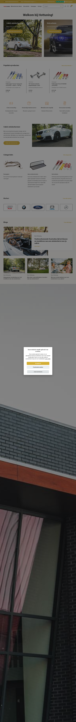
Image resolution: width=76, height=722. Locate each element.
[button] (38, 371)
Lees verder (47, 358)
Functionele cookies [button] (38, 367)
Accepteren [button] (38, 363)
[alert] (38, 361)
